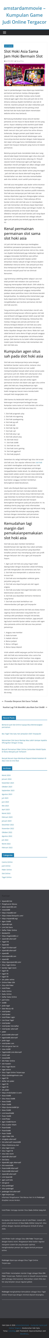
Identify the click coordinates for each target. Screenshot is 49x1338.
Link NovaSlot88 (8, 1113)
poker (4, 1032)
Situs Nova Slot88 (8, 1099)
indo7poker (6, 1011)
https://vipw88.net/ (9, 913)
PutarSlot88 (6, 1127)
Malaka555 (6, 933)
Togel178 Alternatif (9, 947)
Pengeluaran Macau (9, 904)
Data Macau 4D (7, 1008)
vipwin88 (5, 953)
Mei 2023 (5, 806)
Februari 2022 (7, 847)
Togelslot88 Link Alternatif (12, 1052)
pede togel (6, 1006)
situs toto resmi (8, 1154)
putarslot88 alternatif (10, 1035)
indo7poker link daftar (10, 1026)
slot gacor (5, 1183)
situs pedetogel (8, 1186)
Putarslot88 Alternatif (10, 1168)
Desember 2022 (8, 825)
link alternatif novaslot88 (11, 1142)
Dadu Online (7, 991)
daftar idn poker (8, 1081)
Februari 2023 (7, 817)
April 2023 (6, 809)
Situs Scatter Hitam (9, 1125)
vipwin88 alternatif (9, 939)
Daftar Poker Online (9, 930)
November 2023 (8, 783)
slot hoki (39, 462)
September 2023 (8, 790)
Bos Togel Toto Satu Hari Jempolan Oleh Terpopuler (21, 734)
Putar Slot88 (6, 1104)
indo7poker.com (8, 1043)
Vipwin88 (5, 945)
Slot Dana (5, 1160)
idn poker (5, 1090)
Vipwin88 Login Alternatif (11, 1162)
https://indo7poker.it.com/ (12, 1093)
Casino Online (7, 862)
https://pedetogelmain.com (12, 1075)
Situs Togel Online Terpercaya (13, 1072)
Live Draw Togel (8, 1020)
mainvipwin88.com (9, 956)
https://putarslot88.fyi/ (10, 1107)
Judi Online (6, 866)
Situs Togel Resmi (8, 1067)
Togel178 (5, 942)
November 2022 (8, 828)
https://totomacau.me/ (10, 1145)
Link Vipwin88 (7, 1177)
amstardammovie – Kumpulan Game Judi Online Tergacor (24, 15)
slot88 (4, 1003)
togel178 (5, 971)
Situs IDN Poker (8, 985)
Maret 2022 (6, 844)
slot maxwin (6, 1064)
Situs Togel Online (9, 965)
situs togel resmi (8, 1148)
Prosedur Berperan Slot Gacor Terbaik (21, 701)
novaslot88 (6, 910)
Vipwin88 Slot (7, 901)
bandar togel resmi (9, 968)
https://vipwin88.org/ (10, 918)
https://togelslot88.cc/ (10, 936)
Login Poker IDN (8, 1136)
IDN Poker (30, 1239)
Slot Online (8, 46)
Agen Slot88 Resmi (9, 1122)
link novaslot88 (7, 1165)
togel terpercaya (8, 1194)
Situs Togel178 (7, 1151)
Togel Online (7, 877)
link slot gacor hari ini (10, 1046)
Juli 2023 (5, 798)
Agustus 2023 (7, 794)
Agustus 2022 (7, 836)
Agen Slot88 (6, 921)
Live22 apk (6, 1055)
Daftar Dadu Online (9, 997)
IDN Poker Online (8, 1061)
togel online (6, 1069)
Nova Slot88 (6, 1096)
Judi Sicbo (5, 1000)
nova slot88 (6, 1049)
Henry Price (20, 61)
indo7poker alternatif (10, 1029)
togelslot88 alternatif (10, 1038)
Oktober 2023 (7, 787)
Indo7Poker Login (8, 1017)
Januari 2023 (6, 821)
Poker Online (7, 870)
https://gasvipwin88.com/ (11, 962)
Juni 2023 (5, 802)
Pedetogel (41, 1197)
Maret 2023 (6, 813)
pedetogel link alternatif (11, 1191)
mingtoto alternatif (9, 1139)
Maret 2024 (6, 775)
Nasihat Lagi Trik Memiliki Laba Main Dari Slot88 (23, 707)
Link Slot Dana (7, 927)
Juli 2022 (5, 840)
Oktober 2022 (7, 832)
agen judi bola (7, 1180)
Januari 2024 (6, 779)
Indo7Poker (6, 988)
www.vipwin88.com (9, 907)
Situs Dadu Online (27, 1223)
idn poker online (8, 979)
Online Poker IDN (8, 982)
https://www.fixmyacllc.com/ (12, 916)
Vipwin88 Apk (7, 924)
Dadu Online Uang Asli (37, 1210)
